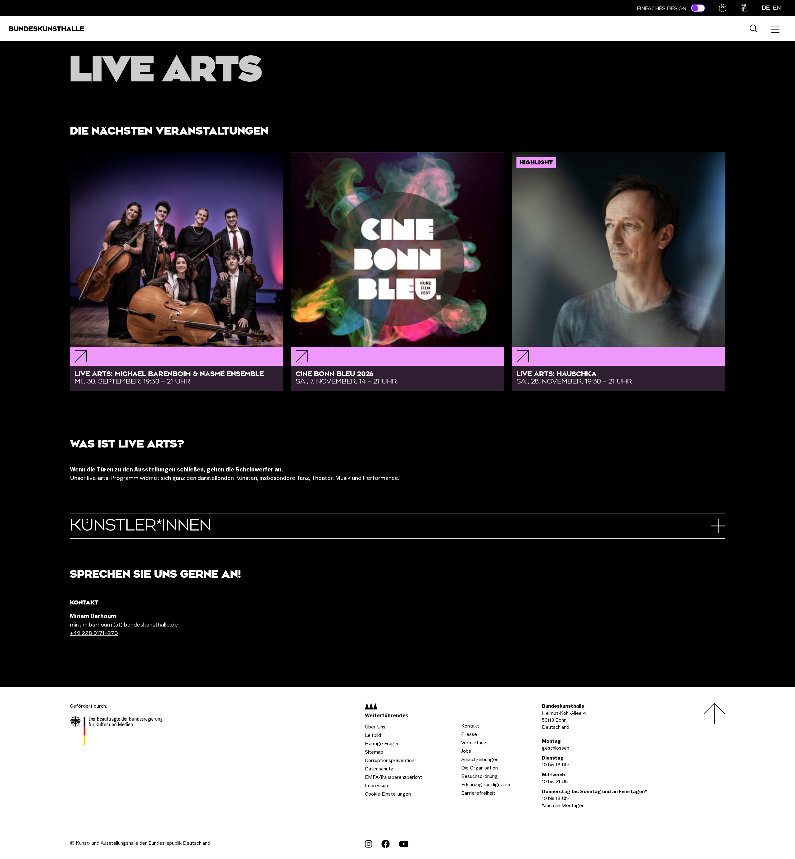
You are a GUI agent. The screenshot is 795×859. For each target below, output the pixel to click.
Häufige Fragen (382, 743)
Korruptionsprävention (389, 760)
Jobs (466, 751)
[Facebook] (385, 844)
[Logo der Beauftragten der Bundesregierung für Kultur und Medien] (116, 731)
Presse (469, 734)
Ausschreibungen (479, 759)
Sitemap (374, 752)
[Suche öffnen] (753, 28)
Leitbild (373, 735)
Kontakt (470, 726)
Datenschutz (379, 769)
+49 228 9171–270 (94, 632)
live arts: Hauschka (574, 378)
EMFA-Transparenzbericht (393, 777)
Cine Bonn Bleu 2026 (346, 378)
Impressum (377, 785)
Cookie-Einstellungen (388, 794)
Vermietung (474, 743)
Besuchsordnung (479, 776)
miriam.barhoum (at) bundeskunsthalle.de (124, 624)
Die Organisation (479, 768)
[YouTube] (403, 844)
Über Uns (375, 727)
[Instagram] (368, 844)
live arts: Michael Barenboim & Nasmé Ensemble (169, 378)
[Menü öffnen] (775, 29)
